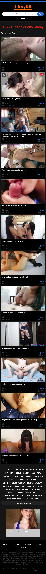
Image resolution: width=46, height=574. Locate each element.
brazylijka (20, 480)
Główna (6, 544)
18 (12, 470)
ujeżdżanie (18, 477)
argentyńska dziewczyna (14, 483)
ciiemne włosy (22, 473)
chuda (26, 498)
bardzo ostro (9, 495)
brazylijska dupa (34, 483)
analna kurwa (22, 489)
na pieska (8, 473)
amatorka (38, 477)
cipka (40, 486)
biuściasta (36, 473)
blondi (39, 470)
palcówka (34, 498)
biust (18, 470)
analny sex (35, 489)
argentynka (32, 480)
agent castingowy (15, 492)
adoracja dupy (28, 486)
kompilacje (37, 495)
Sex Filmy (23, 547)
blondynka (28, 470)
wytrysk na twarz (24, 495)
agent (28, 492)
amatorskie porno (14, 498)
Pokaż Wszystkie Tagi (23, 503)
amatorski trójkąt (11, 486)
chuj (35, 492)
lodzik (6, 470)
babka (28, 477)
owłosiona (10, 489)
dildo (10, 480)
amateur (7, 477)
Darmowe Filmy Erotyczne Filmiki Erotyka (18, 569)
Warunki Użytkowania (33, 544)
